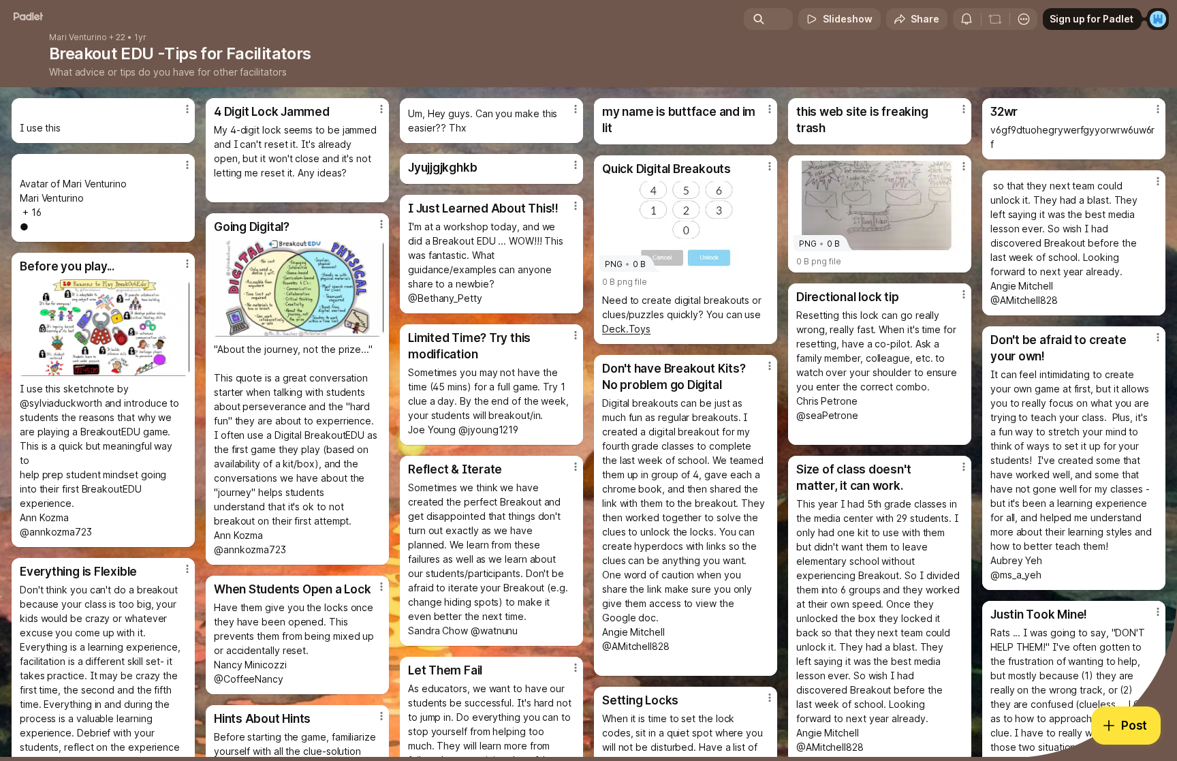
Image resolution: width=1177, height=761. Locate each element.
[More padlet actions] (1023, 19)
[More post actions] (187, 109)
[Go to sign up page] (1158, 19)
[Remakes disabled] (995, 19)
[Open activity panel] (966, 19)
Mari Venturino (78, 37)
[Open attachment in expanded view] (297, 288)
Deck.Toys (626, 329)
